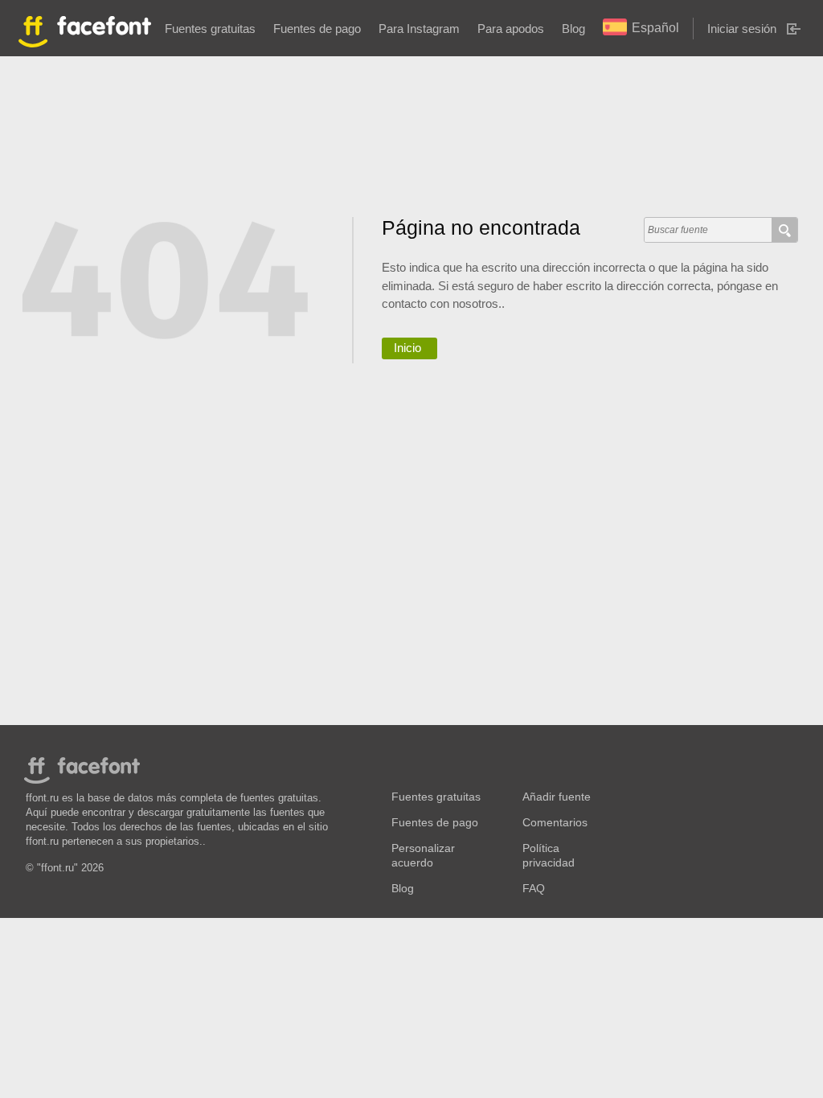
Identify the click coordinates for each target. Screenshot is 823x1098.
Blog (573, 28)
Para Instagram (419, 28)
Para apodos (510, 28)
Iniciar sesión (741, 28)
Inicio (407, 347)
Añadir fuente (556, 797)
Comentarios (555, 823)
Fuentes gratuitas (210, 28)
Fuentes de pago (317, 28)
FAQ (533, 889)
